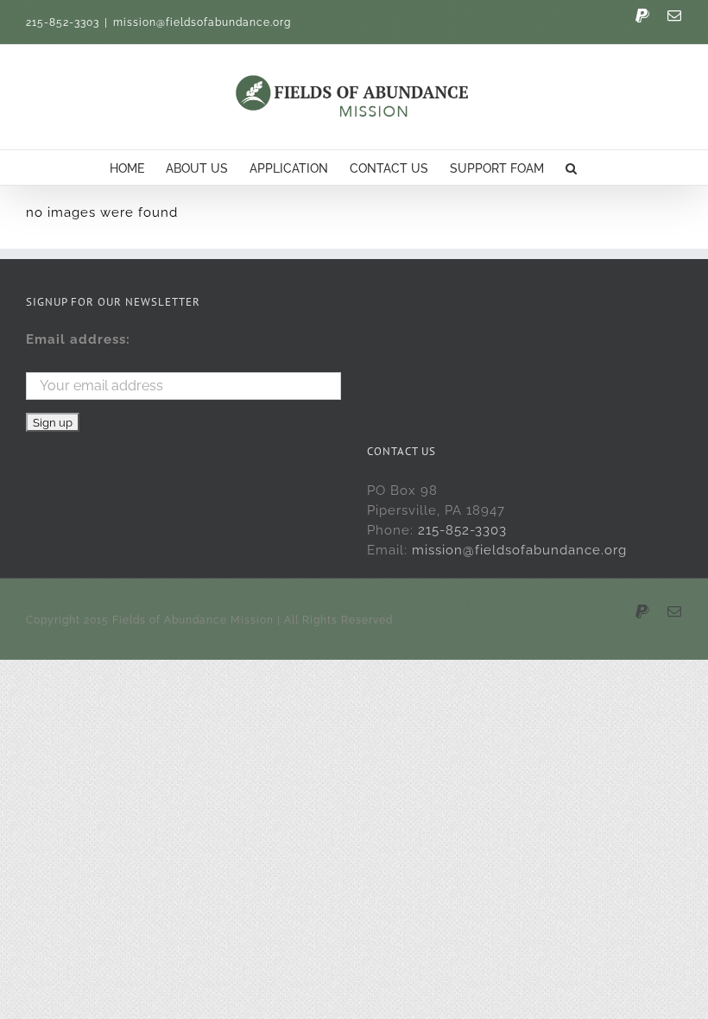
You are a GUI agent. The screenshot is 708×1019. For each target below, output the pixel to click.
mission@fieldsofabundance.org (202, 22)
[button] (571, 167)
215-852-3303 (462, 530)
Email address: (78, 339)
